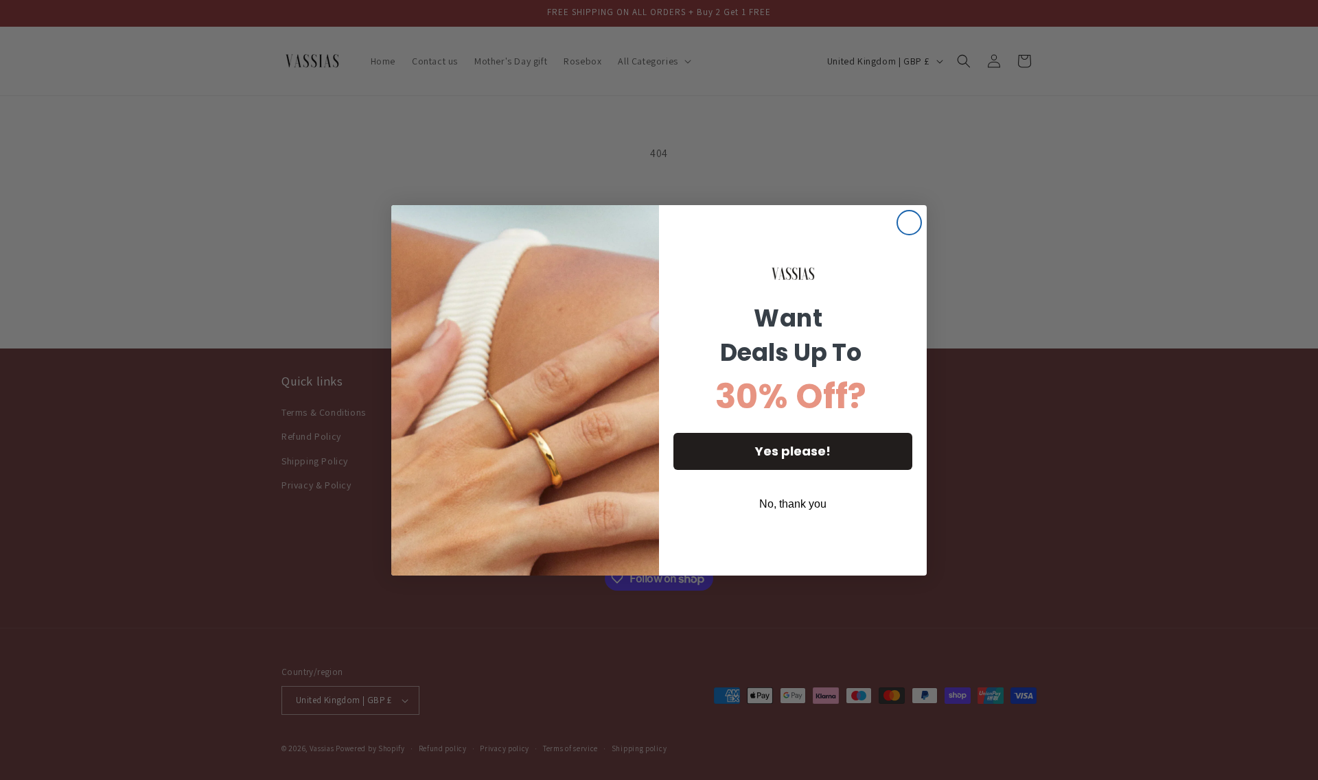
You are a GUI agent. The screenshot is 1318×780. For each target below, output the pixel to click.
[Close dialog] (909, 223)
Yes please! (793, 451)
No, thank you (792, 504)
